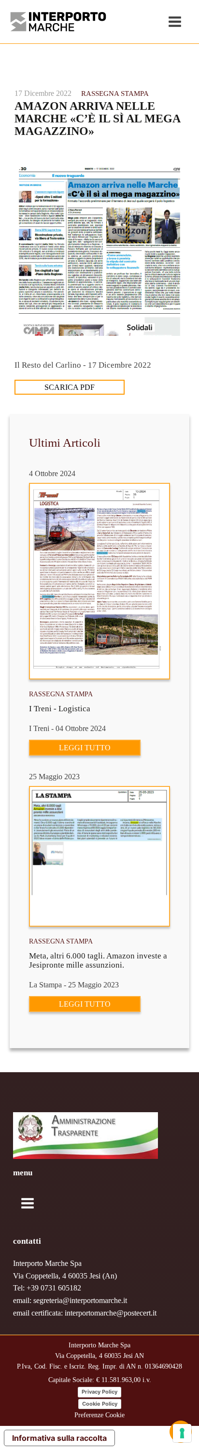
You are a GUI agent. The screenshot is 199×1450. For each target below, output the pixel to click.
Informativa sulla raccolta (59, 1438)
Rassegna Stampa (115, 93)
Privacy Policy (99, 1391)
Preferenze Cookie (99, 1415)
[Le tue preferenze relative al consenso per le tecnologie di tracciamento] (182, 1433)
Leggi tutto (85, 748)
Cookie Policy (99, 1403)
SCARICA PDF (69, 387)
